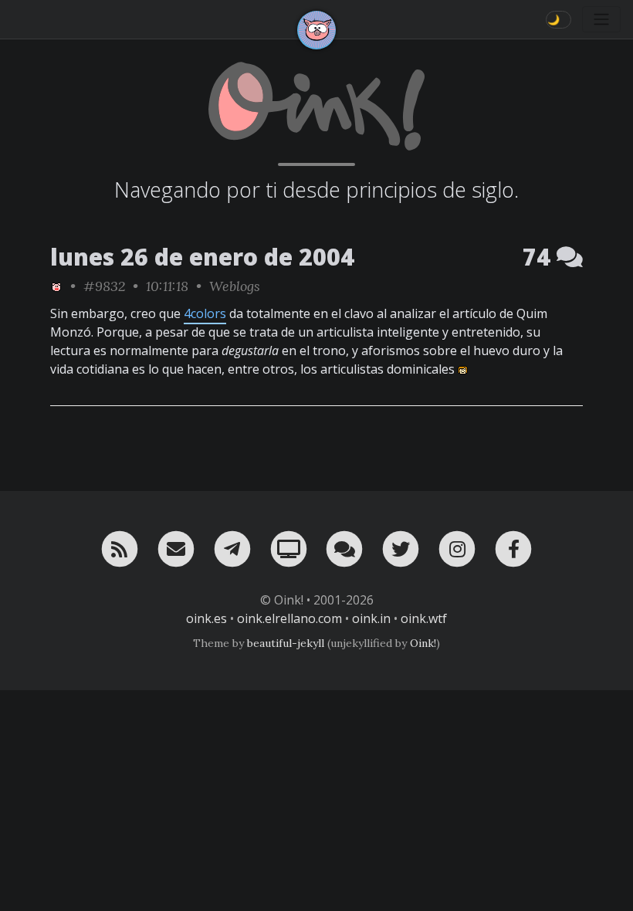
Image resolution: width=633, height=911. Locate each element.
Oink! (423, 643)
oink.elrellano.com (289, 618)
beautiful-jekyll (285, 643)
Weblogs (234, 286)
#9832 (104, 286)
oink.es (206, 618)
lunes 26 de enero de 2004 (202, 256)
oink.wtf (424, 618)
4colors (205, 313)
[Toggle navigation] (601, 19)
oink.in (371, 618)
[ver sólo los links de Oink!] (56, 286)
